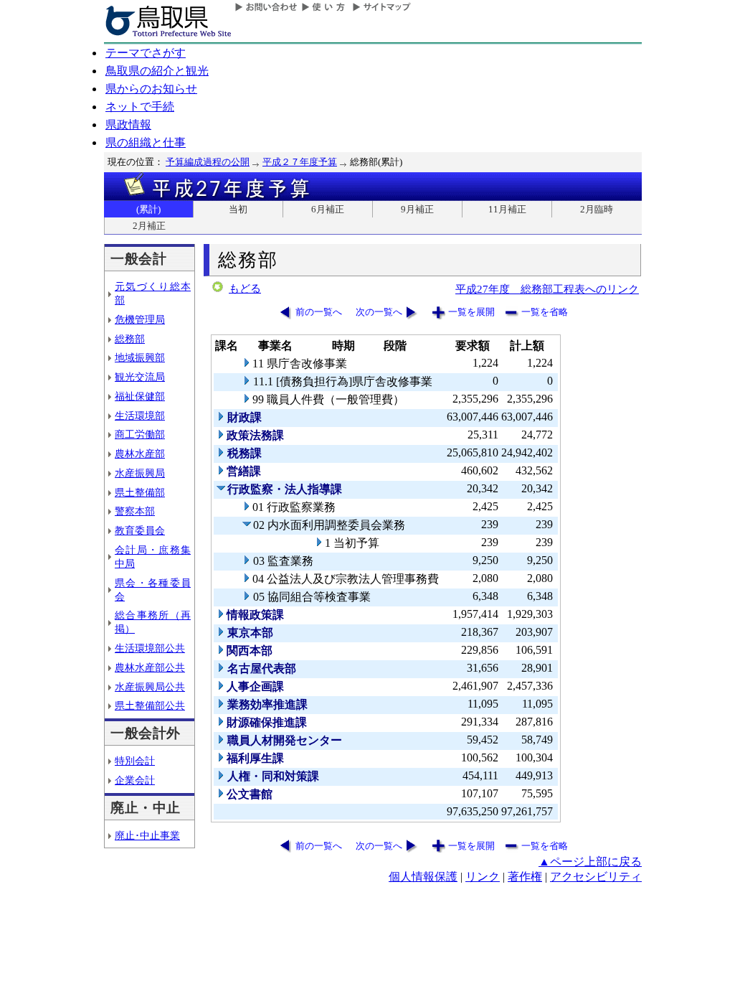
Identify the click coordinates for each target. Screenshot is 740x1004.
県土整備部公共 (150, 705)
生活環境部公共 (150, 648)
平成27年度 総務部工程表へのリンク (547, 289)
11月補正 (507, 209)
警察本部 (135, 511)
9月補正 (417, 209)
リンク (482, 877)
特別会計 (135, 760)
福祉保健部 (140, 396)
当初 (238, 209)
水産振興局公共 (150, 687)
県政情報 (128, 124)
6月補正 (327, 209)
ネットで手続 (139, 106)
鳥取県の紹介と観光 (157, 71)
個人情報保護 (423, 877)
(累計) (148, 209)
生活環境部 (140, 415)
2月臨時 (596, 209)
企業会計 (135, 780)
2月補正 (149, 225)
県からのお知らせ (151, 89)
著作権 (525, 877)
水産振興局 (140, 473)
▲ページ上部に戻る (590, 861)
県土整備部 (140, 492)
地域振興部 (140, 357)
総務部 (130, 338)
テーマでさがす (145, 53)
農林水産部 (140, 453)
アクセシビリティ (596, 877)
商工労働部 (140, 434)
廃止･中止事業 (147, 835)
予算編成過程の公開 (208, 161)
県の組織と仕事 (145, 142)
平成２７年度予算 (299, 161)
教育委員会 (140, 530)
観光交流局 (140, 377)
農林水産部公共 (150, 667)
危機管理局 (140, 319)
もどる (245, 288)
